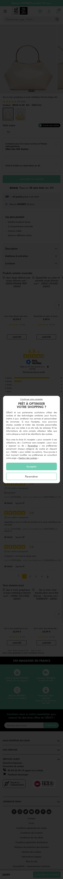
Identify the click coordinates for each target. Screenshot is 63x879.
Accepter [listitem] (31, 466)
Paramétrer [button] (33, 445)
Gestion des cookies (28, 458)
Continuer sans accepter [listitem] (31, 399)
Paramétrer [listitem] (31, 476)
